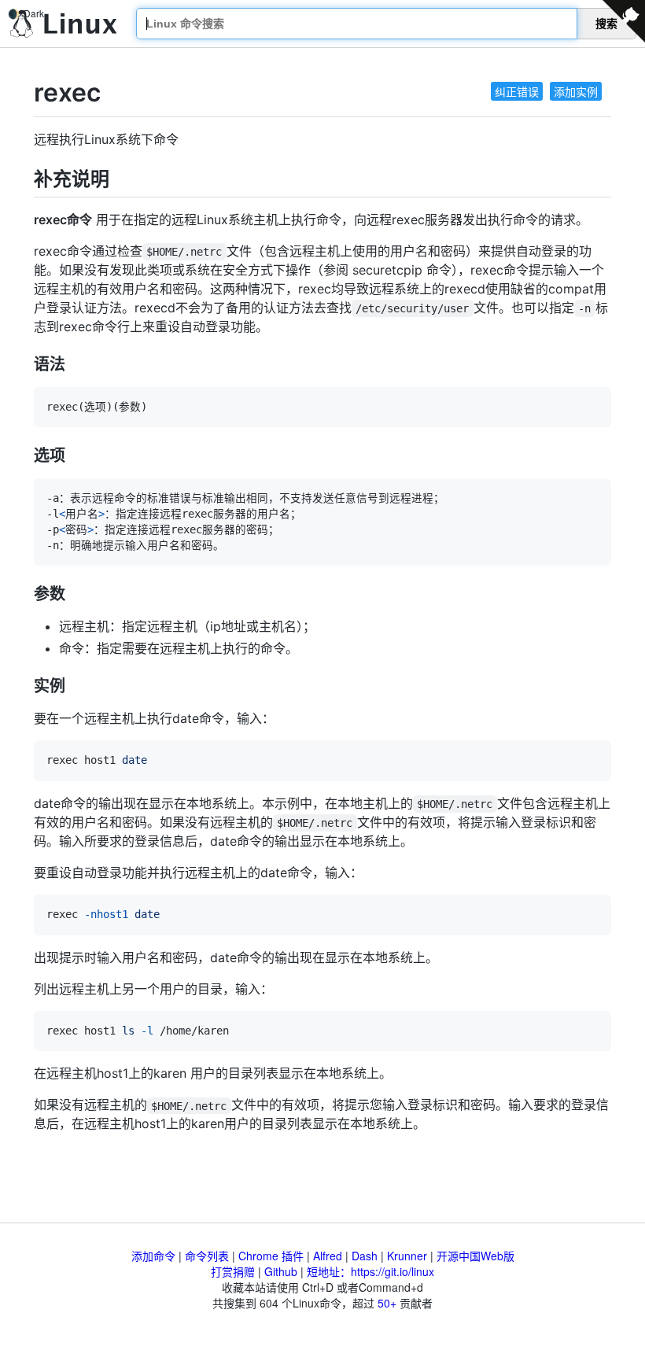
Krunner (407, 1255)
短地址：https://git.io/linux (370, 1271)
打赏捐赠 (233, 1271)
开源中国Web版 (475, 1255)
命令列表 (207, 1255)
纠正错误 (517, 91)
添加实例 (576, 91)
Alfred (327, 1255)
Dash (365, 1255)
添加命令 (153, 1255)
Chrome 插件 (271, 1255)
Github (280, 1271)
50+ (387, 1303)
